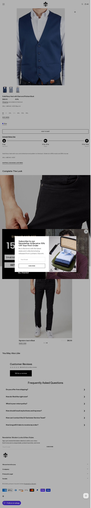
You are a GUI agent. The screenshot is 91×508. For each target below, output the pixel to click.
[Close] (73, 238)
